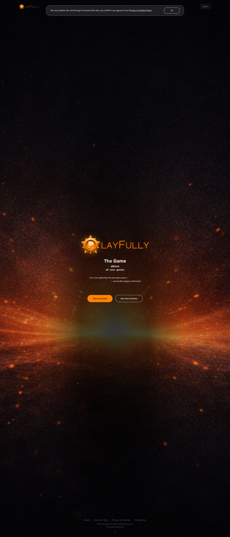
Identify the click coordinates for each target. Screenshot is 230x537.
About (87, 520)
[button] (172, 11)
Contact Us (140, 520)
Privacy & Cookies (121, 520)
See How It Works (129, 298)
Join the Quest (100, 298)
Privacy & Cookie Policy (140, 10)
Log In (205, 6)
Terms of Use (101, 520)
